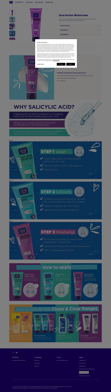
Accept (61, 64)
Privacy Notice (56, 60)
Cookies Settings (40, 64)
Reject (70, 64)
